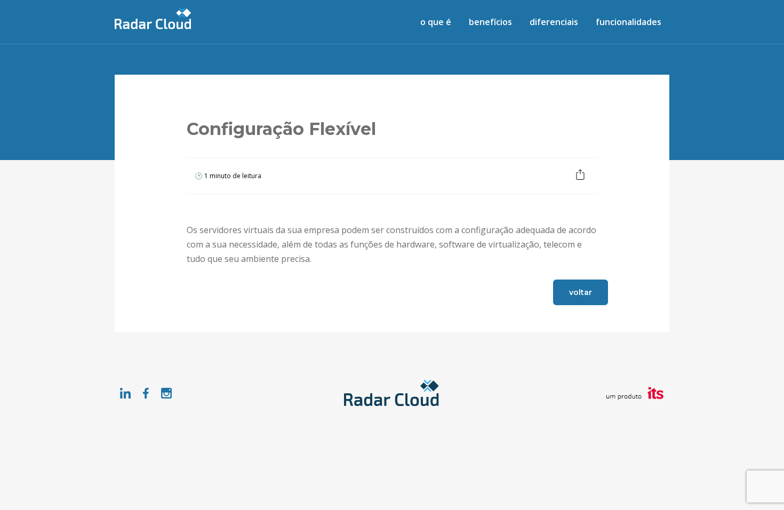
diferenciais (554, 22)
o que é (435, 22)
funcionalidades (628, 22)
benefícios (490, 22)
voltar (580, 292)
